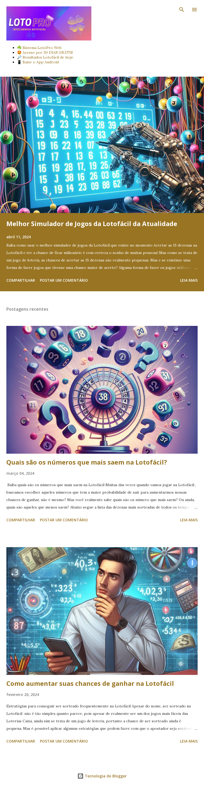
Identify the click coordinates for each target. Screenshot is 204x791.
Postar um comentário (64, 280)
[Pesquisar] (181, 9)
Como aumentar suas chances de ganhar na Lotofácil (90, 683)
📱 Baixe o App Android (38, 62)
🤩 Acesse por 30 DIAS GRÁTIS (45, 52)
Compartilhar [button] (20, 280)
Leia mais (189, 280)
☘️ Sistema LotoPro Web (39, 47)
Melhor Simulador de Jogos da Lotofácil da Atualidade (91, 223)
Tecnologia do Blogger (105, 775)
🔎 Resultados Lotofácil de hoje (45, 57)
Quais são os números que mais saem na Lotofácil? (86, 462)
